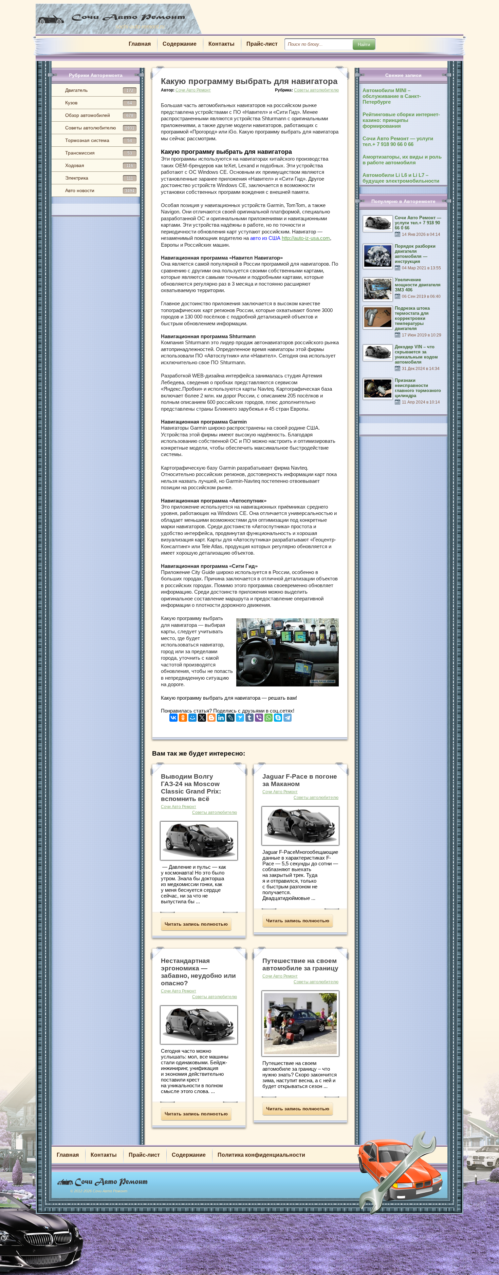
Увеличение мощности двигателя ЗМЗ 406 (418, 284)
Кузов (98, 102)
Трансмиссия (98, 153)
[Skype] (278, 716)
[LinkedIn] (221, 716)
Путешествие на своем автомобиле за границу (300, 964)
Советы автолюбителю (99, 127)
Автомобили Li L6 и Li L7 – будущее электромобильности (401, 178)
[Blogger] (211, 716)
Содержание (180, 44)
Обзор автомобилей (99, 115)
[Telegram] (287, 716)
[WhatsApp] (268, 716)
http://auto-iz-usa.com (306, 238)
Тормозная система (98, 140)
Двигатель (99, 90)
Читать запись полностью (196, 924)
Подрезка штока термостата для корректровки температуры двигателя (412, 318)
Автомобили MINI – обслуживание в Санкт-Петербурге (392, 96)
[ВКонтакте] (173, 716)
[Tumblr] (249, 716)
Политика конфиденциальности (261, 1155)
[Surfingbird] (240, 716)
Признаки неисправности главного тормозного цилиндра (418, 388)
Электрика (99, 178)
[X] (202, 716)
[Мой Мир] (192, 716)
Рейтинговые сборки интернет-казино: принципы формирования (401, 120)
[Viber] (259, 716)
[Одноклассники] (183, 716)
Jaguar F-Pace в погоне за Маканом (299, 780)
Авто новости (99, 190)
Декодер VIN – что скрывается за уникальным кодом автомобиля (416, 354)
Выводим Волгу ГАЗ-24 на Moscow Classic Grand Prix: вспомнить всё (191, 787)
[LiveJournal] (230, 716)
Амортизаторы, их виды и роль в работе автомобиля (402, 159)
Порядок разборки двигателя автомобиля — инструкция (415, 254)
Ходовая (99, 165)
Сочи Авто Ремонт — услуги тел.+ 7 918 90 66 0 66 (398, 141)
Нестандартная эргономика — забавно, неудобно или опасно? (198, 972)
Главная (140, 44)
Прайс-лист (262, 44)
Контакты (221, 44)
